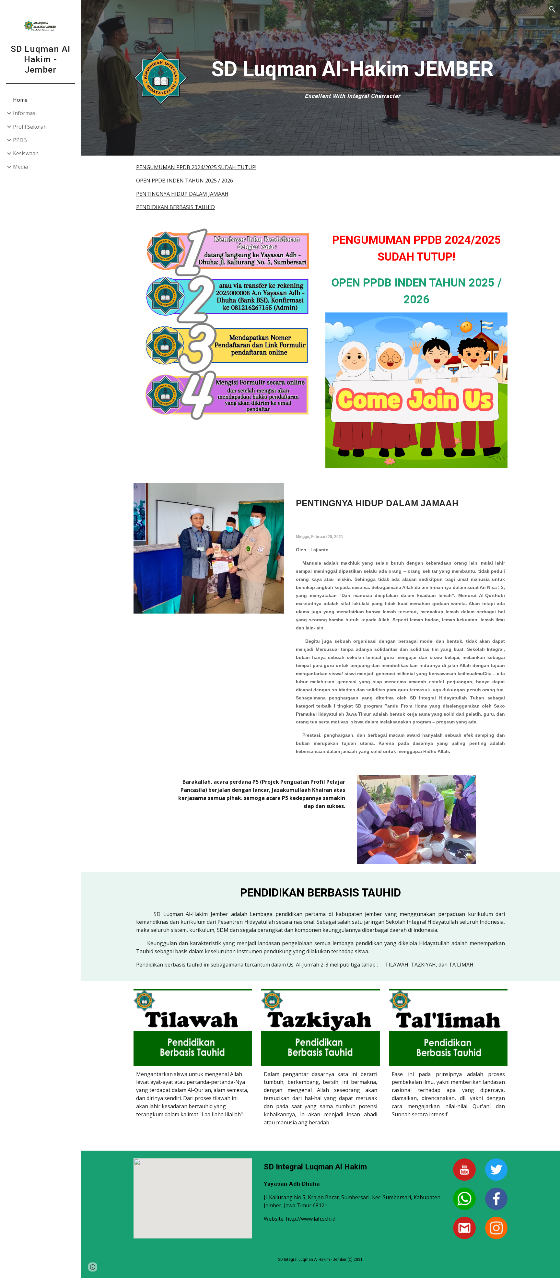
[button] (552, 9)
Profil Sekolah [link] (30, 126)
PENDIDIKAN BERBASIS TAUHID (175, 207)
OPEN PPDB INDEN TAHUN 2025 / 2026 (184, 180)
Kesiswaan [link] (26, 153)
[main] (352, 77)
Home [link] (20, 99)
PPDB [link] (20, 140)
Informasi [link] (25, 113)
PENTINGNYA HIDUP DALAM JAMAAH (182, 193)
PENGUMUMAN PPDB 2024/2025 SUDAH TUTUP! (196, 167)
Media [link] (20, 166)
